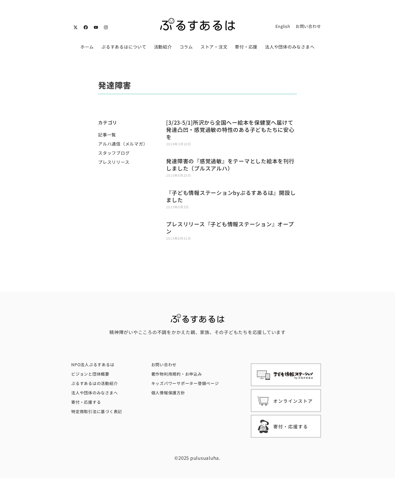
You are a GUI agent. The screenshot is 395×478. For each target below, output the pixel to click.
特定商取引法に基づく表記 (96, 411)
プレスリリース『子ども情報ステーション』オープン (230, 227)
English (282, 26)
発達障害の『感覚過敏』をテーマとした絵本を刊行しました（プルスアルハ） (230, 164)
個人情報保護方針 (168, 392)
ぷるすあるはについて (123, 46)
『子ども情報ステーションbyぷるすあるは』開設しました (231, 196)
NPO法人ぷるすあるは (92, 364)
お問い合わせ (308, 26)
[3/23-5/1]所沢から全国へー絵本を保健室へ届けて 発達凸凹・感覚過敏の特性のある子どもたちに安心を (230, 129)
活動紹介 (163, 46)
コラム (186, 46)
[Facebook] (85, 27)
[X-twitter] (75, 27)
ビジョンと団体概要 (90, 374)
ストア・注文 (214, 46)
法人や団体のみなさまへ (289, 46)
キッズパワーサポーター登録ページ (185, 383)
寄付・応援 (246, 46)
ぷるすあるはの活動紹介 (94, 383)
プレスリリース (113, 162)
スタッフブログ (114, 153)
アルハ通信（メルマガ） (123, 143)
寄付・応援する (86, 402)
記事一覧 (107, 134)
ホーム (87, 46)
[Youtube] (96, 27)
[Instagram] (106, 27)
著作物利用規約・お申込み (176, 374)
